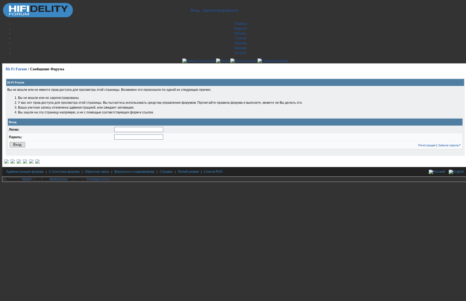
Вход (195, 10)
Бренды (241, 48)
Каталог (241, 53)
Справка (166, 172)
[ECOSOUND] (25, 162)
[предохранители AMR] (6, 162)
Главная (240, 24)
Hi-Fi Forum (16, 69)
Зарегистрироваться (220, 10)
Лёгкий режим (188, 172)
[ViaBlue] (19, 162)
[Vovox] (37, 162)
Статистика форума (64, 172)
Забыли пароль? (449, 145)
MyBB (26, 179)
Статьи (240, 38)
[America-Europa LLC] (13, 162)
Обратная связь (97, 172)
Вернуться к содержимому (134, 172)
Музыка (240, 43)
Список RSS (213, 172)
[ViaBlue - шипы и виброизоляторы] (31, 162)
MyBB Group (58, 179)
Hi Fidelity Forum (98, 179)
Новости (240, 28)
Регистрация (427, 145)
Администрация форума (25, 172)
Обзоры (241, 33)
